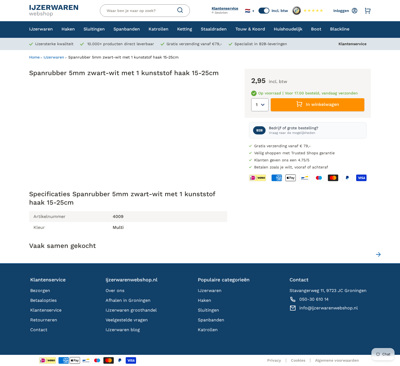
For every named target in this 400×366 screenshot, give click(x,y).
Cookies (298, 360)
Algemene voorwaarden (337, 360)
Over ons (115, 290)
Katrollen (208, 329)
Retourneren (43, 319)
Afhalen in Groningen (128, 300)
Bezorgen (40, 290)
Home (34, 57)
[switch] (264, 11)
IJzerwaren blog (123, 329)
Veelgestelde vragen (127, 319)
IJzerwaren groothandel (131, 310)
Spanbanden (211, 319)
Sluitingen (208, 310)
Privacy (274, 360)
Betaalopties (43, 300)
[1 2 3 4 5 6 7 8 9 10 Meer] (260, 104)
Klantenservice (225, 8)
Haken (204, 300)
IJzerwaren (54, 57)
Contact (38, 329)
